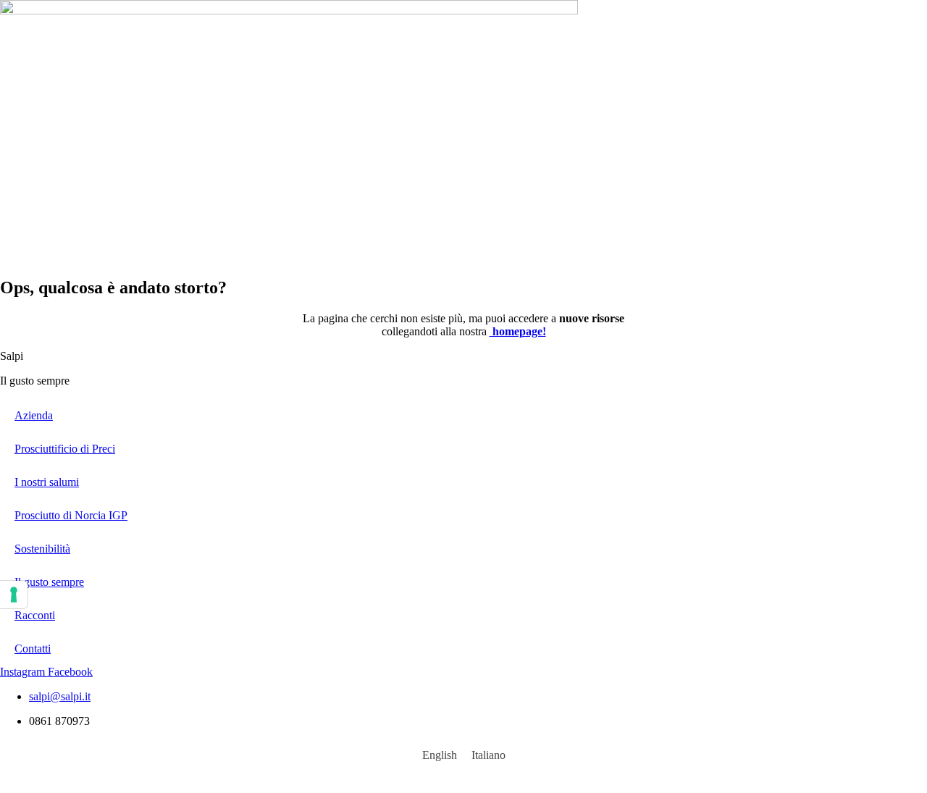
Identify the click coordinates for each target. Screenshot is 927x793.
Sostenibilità (42, 548)
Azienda (33, 415)
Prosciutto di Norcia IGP (70, 515)
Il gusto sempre (49, 582)
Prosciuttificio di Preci (64, 448)
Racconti (34, 615)
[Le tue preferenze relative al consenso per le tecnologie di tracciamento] (14, 594)
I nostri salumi (46, 482)
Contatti (32, 648)
